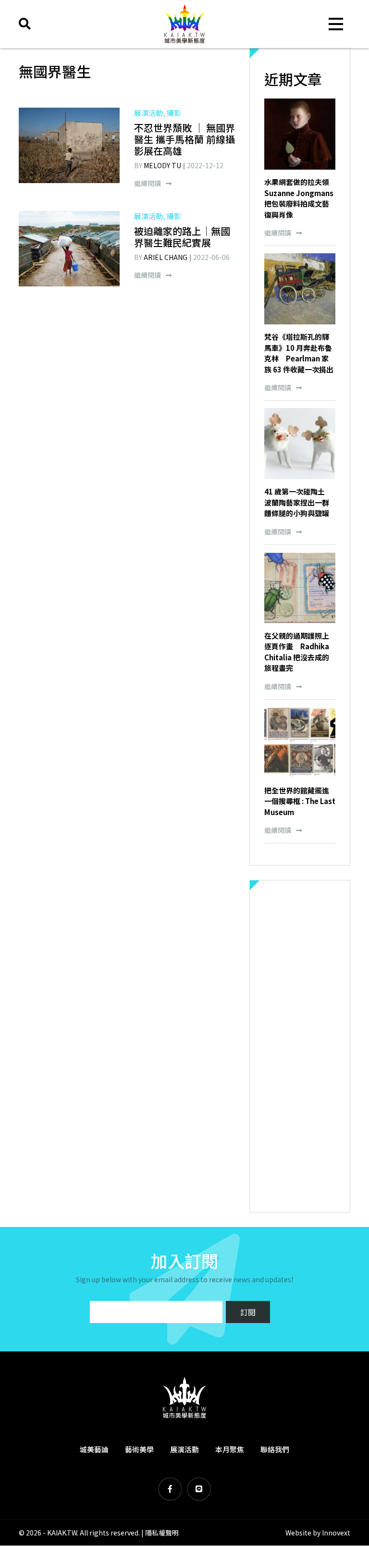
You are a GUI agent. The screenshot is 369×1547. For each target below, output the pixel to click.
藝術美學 (139, 1449)
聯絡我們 (274, 1449)
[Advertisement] (299, 1046)
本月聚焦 (229, 1449)
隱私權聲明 (162, 1532)
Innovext (336, 1532)
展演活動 (184, 1449)
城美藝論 (94, 1449)
